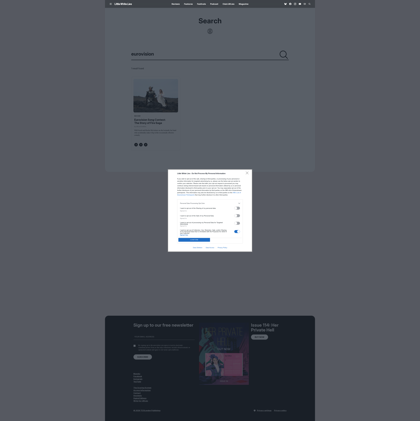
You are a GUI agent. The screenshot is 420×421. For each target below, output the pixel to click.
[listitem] (210, 203)
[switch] (237, 208)
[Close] (248, 174)
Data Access (210, 247)
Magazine (243, 4)
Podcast (214, 4)
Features (188, 4)
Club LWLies (228, 4)
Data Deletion (197, 247)
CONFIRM (194, 240)
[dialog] (210, 210)
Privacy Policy (222, 247)
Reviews (176, 4)
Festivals (201, 4)
